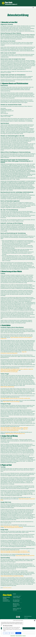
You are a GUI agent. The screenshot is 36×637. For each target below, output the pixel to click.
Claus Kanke (8, 2)
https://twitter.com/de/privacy (7, 386)
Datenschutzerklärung (19, 635)
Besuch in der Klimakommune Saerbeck (16, 605)
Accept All (18, 633)
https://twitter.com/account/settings (11, 401)
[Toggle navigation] (33, 7)
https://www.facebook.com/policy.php (9, 371)
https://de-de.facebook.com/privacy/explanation (14, 352)
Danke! (14, 594)
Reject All (12, 633)
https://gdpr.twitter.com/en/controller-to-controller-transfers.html (15, 398)
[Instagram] (19, 617)
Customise (6, 633)
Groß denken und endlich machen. (16, 597)
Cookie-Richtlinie (12, 635)
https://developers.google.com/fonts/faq (10, 526)
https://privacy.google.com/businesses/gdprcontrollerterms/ (14, 551)
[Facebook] (17, 617)
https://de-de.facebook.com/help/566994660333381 (17, 370)
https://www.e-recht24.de (7, 587)
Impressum (24, 635)
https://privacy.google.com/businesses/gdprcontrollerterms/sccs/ (15, 552)
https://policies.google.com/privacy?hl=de (13, 527)
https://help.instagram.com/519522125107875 (11, 429)
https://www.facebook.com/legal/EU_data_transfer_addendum (14, 369)
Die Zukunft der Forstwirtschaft (16, 600)
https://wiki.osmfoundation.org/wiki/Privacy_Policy (12, 576)
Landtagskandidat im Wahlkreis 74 (11, 4)
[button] (34, 620)
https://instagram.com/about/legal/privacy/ (15, 433)
